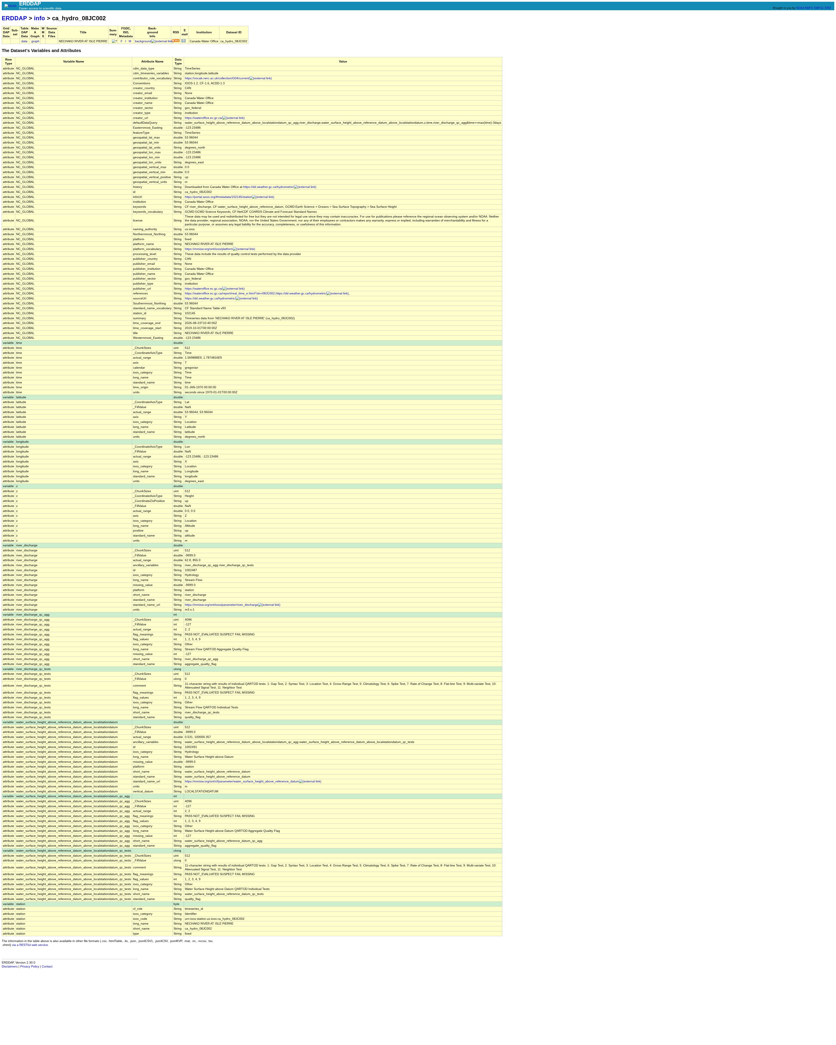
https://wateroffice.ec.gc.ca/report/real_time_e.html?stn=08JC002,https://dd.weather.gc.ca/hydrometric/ (256, 293)
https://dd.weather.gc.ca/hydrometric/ (268, 187)
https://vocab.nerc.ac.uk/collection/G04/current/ (217, 78)
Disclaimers (10, 966)
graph (35, 41)
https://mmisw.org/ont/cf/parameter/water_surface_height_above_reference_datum (242, 781)
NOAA (800, 8)
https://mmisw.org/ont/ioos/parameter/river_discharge (221, 604)
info (39, 18)
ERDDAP (14, 18)
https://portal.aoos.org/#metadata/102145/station (218, 197)
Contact (47, 966)
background (143, 41)
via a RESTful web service (30, 945)
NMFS (809, 8)
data (24, 41)
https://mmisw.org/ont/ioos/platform (209, 249)
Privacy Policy (29, 966)
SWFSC (819, 8)
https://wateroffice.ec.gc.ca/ (203, 118)
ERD (828, 8)
